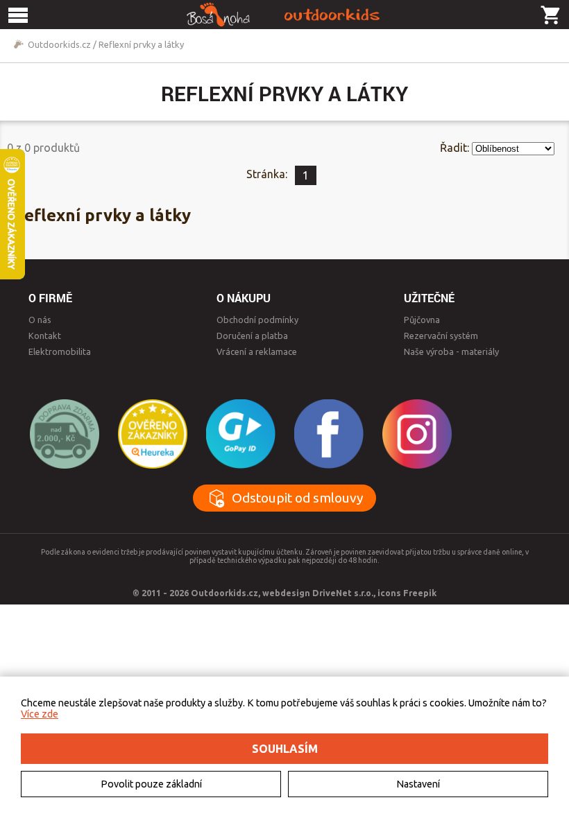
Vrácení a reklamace (256, 351)
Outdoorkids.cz (59, 44)
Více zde (39, 714)
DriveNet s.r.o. (342, 593)
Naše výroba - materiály (451, 351)
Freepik (419, 593)
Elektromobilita (59, 351)
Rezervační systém (441, 335)
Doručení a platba (252, 335)
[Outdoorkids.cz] (284, 14)
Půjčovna (422, 319)
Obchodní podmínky (257, 319)
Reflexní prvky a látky (141, 44)
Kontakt (44, 335)
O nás (39, 319)
